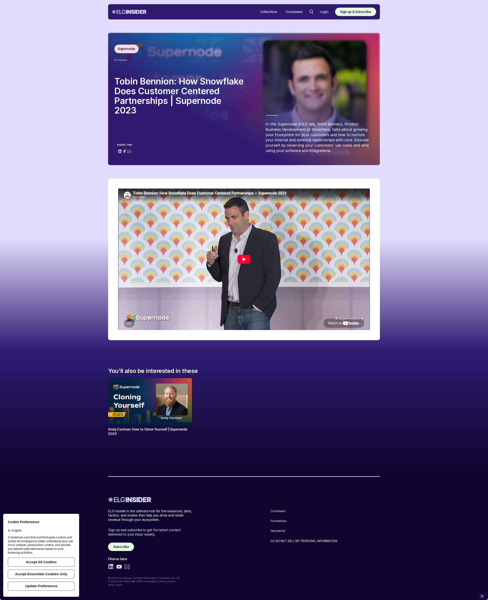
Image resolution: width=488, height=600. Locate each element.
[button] (268, 12)
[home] (129, 12)
